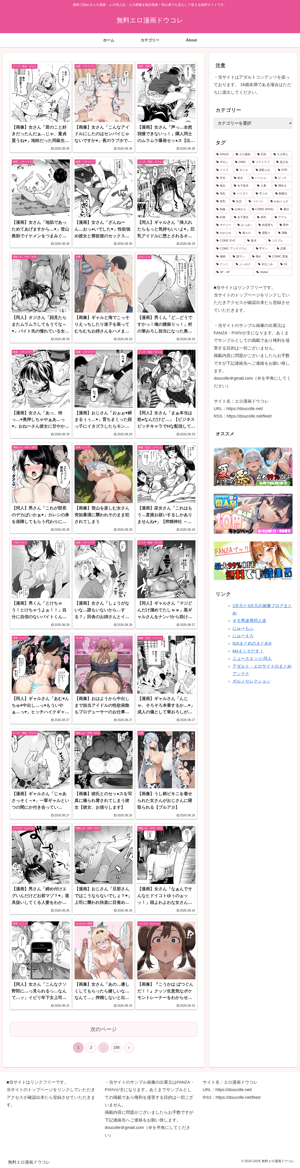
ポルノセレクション (251, 681)
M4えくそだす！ (248, 651)
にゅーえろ (243, 636)
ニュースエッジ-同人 (252, 658)
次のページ (103, 1029)
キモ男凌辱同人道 (249, 621)
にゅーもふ (243, 628)
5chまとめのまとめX (252, 643)
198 (116, 1047)
